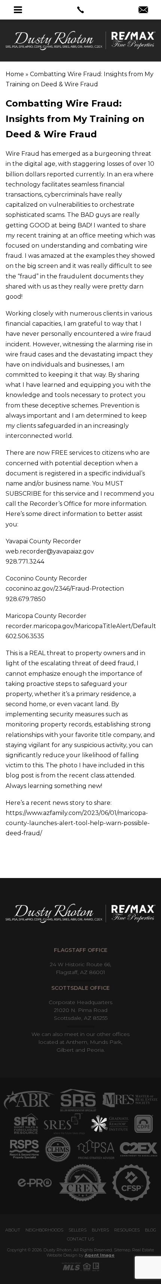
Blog (150, 1230)
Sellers (77, 1230)
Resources (127, 1230)
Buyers (100, 1230)
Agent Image (100, 1255)
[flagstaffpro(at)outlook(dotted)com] (143, 10)
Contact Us (80, 1239)
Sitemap (122, 1249)
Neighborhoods (44, 1230)
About (12, 1230)
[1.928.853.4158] (80, 10)
